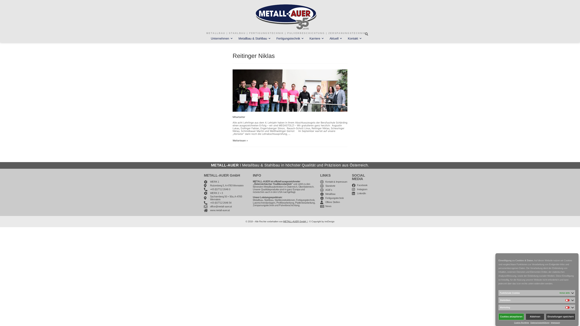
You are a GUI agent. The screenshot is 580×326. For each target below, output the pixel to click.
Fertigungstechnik (288, 38)
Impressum (555, 323)
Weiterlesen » (240, 140)
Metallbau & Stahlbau (252, 38)
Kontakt (353, 38)
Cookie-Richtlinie (521, 323)
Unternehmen (220, 38)
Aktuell (334, 38)
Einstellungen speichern (561, 316)
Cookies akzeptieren (511, 316)
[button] (366, 34)
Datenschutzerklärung (539, 323)
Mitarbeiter (239, 116)
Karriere (314, 38)
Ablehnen (535, 316)
